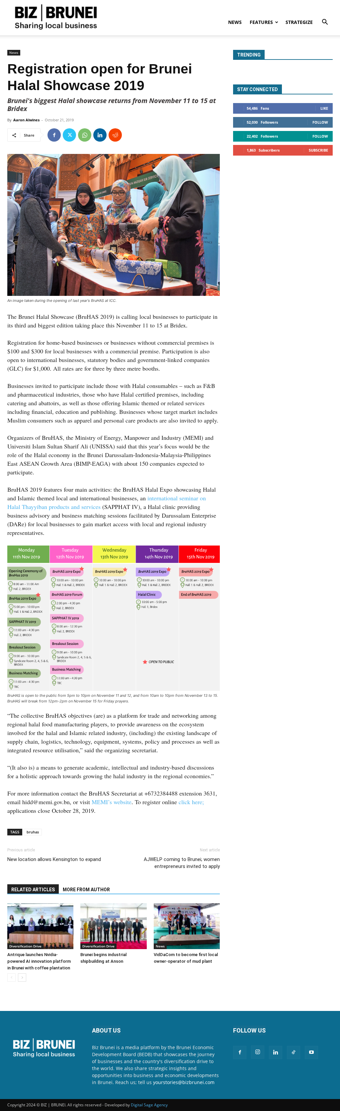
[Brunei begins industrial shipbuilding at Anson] (113, 926)
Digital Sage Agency (149, 1105)
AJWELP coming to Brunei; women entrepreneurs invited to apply (182, 862)
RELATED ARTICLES (33, 889)
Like (324, 108)
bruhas (33, 831)
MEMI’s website (111, 802)
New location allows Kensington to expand (54, 859)
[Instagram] (257, 1052)
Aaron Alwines (26, 119)
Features (261, 22)
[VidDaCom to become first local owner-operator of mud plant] (187, 926)
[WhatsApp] (84, 135)
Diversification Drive (25, 946)
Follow (320, 122)
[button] (325, 23)
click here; (191, 802)
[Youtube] (311, 1052)
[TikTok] (293, 1052)
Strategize (299, 22)
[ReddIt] (115, 135)
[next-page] (22, 977)
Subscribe (318, 150)
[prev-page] (11, 977)
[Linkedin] (100, 135)
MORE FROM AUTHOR (86, 889)
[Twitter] (69, 135)
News (235, 22)
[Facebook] (54, 135)
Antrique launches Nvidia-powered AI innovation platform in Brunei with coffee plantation (39, 961)
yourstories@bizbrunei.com (183, 1082)
